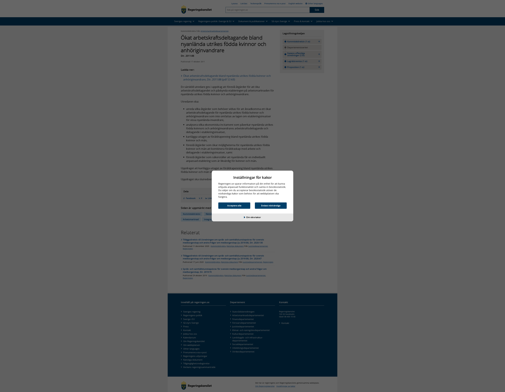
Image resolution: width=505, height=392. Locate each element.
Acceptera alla (234, 205)
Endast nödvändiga (270, 205)
